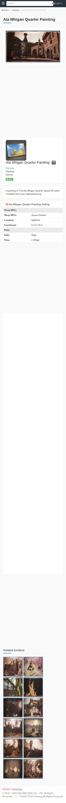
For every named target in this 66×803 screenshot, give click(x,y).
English (57, 3)
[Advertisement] (33, 101)
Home (6, 10)
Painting (15, 10)
